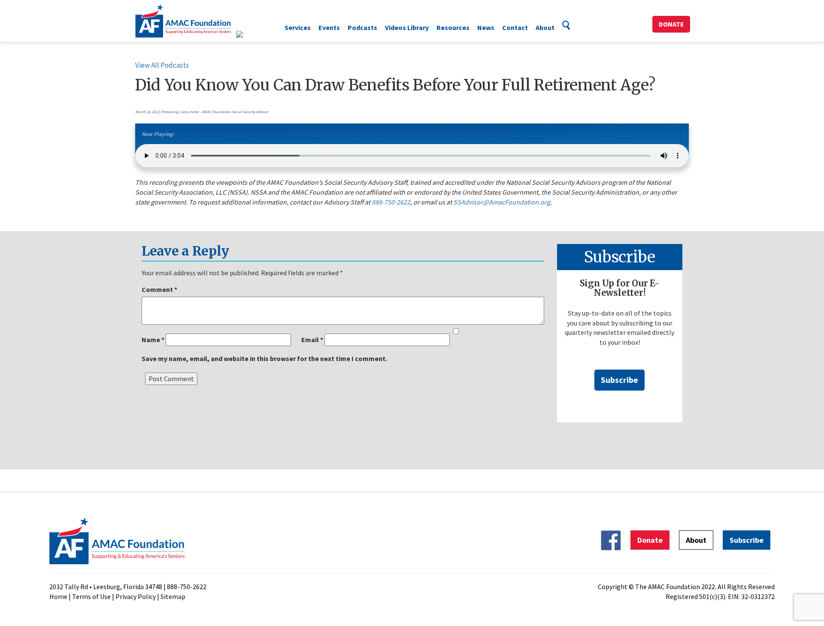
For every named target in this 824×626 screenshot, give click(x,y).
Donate (671, 24)
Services (298, 27)
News (485, 27)
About (545, 27)
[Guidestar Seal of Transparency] (250, 34)
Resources (453, 27)
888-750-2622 (391, 202)
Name (153, 339)
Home (58, 596)
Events (329, 27)
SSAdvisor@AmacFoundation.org (501, 202)
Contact (515, 27)
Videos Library (407, 27)
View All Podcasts (162, 65)
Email (312, 339)
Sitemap (173, 596)
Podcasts (362, 27)
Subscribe (619, 379)
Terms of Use (91, 596)
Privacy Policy (135, 596)
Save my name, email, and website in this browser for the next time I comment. (264, 358)
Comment (159, 289)
